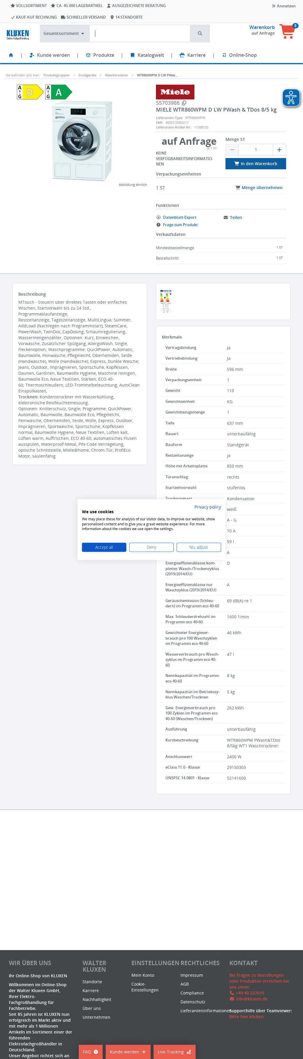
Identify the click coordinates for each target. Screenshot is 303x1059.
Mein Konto (142, 975)
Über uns (92, 1008)
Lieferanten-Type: (169, 117)
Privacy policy (207, 507)
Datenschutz (192, 1002)
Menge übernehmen (262, 187)
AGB (184, 984)
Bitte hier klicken (246, 1016)
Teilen (236, 217)
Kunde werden (53, 55)
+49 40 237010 (250, 993)
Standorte (92, 981)
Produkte (103, 55)
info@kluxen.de (251, 999)
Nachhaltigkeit (97, 999)
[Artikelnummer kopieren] (184, 103)
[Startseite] (11, 55)
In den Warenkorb (258, 163)
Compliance (192, 993)
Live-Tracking (171, 1052)
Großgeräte (87, 75)
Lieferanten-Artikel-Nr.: (174, 127)
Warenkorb (262, 27)
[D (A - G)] (30, 91)
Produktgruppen (56, 75)
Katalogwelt (151, 55)
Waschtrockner (116, 75)
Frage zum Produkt (180, 224)
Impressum (191, 975)
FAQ (87, 1052)
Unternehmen (96, 1017)
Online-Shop (243, 55)
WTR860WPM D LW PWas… (157, 75)
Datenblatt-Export (179, 217)
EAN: (159, 122)
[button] (200, 33)
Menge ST (235, 139)
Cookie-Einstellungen (145, 987)
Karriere (196, 55)
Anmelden (286, 6)
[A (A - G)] (58, 91)
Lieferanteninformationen (206, 1010)
